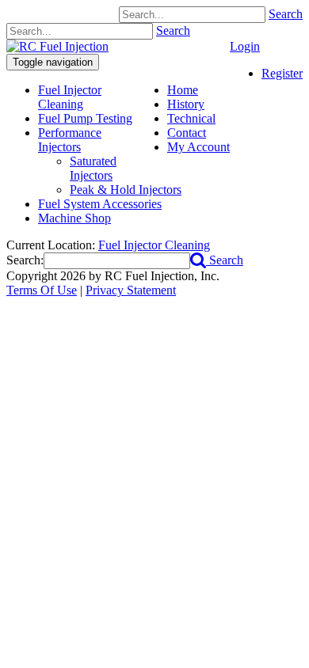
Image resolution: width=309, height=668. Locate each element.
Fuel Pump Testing (85, 118)
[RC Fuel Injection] (57, 46)
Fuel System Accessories (100, 204)
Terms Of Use (41, 290)
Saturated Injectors (93, 168)
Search (286, 14)
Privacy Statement (131, 290)
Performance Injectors (69, 140)
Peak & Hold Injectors (125, 189)
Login (245, 46)
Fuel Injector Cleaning (69, 97)
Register (282, 73)
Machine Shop (74, 218)
